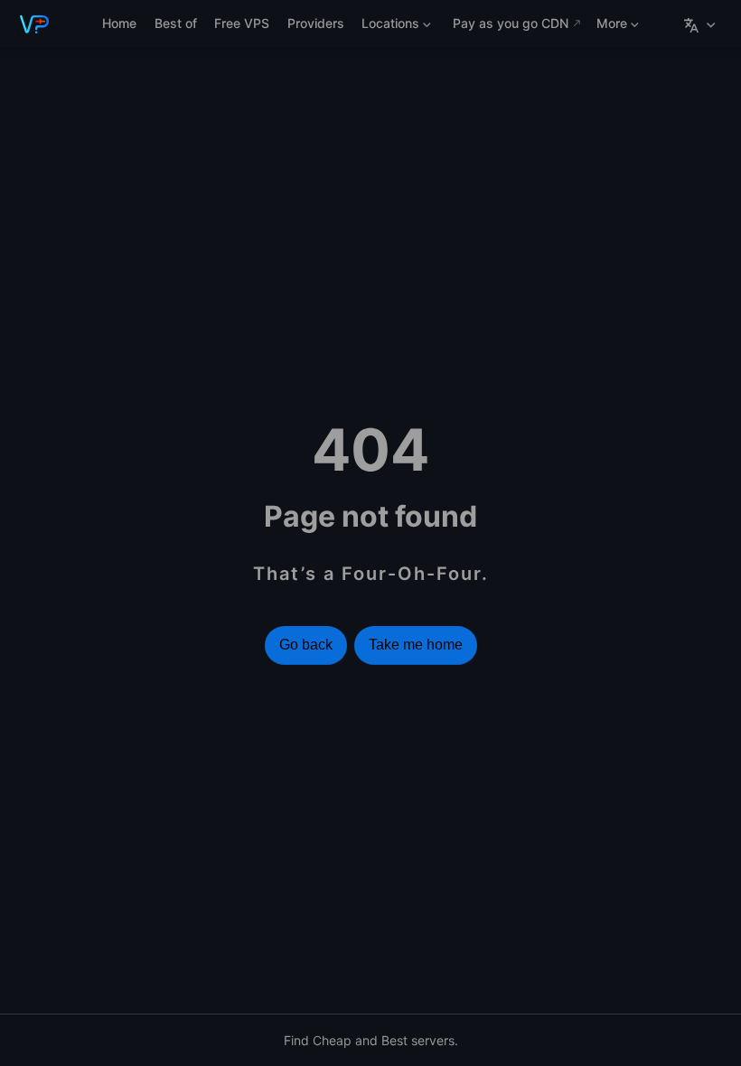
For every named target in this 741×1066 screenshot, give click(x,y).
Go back (306, 644)
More (610, 26)
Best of (176, 23)
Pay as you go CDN (510, 23)
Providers (315, 23)
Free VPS (241, 23)
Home (119, 23)
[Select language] (701, 23)
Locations (387, 26)
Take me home (416, 644)
